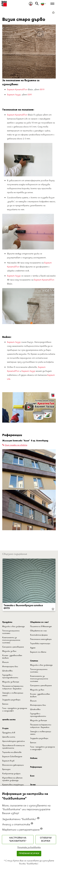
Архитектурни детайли (13, 741)
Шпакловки (7, 670)
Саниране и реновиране (13, 646)
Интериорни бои (10, 666)
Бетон (5, 704)
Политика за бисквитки (29, 847)
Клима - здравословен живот (12, 657)
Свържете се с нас (38, 630)
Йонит (5, 662)
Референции (36, 767)
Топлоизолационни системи (11, 632)
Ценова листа (8, 737)
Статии (34, 660)
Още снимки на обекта (16, 445)
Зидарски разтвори (11, 699)
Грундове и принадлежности (10, 676)
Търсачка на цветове (11, 752)
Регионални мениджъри (41, 639)
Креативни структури (13, 784)
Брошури (6, 769)
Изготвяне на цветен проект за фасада (12, 779)
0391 (30, 94)
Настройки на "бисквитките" (17, 839)
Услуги (5, 728)
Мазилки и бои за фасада (13, 626)
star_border (53, 12)
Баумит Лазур (14, 94)
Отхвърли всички (46, 839)
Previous (2, 585)
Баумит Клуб (8, 760)
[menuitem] (31, 3)
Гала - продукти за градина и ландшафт (14, 709)
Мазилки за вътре (10, 681)
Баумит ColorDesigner (12, 756)
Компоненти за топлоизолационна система (11, 640)
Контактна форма (39, 635)
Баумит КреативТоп (17, 89)
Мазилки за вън (9, 651)
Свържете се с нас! (39, 622)
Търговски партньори (40, 643)
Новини (33, 758)
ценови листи (8, 719)
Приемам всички (29, 853)
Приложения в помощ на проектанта (13, 747)
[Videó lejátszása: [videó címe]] (29, 407)
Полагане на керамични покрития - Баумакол (12, 687)
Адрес (32, 647)
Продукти (7, 622)
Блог (32, 775)
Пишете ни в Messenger (41, 626)
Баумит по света (38, 652)
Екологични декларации (13, 765)
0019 (42, 89)
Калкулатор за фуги (11, 773)
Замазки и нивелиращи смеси (12, 694)
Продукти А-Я (8, 732)
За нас (33, 784)
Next (55, 585)
